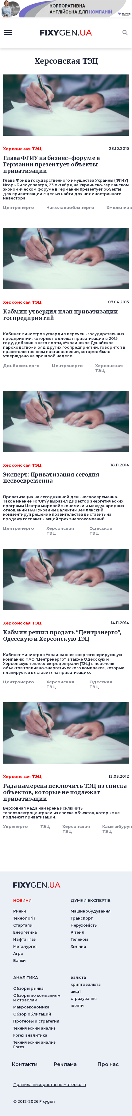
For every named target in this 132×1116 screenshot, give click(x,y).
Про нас (108, 1064)
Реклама (65, 1064)
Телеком (79, 939)
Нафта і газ (24, 939)
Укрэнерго (15, 826)
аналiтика (25, 977)
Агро (18, 953)
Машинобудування (91, 911)
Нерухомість (84, 925)
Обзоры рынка (28, 988)
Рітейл (77, 932)
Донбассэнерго (21, 365)
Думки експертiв (91, 900)
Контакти (24, 1064)
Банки (19, 960)
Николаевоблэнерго (70, 207)
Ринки (19, 911)
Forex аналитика (30, 1035)
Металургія (25, 946)
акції (76, 991)
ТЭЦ (45, 826)
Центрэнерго (18, 207)
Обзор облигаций (32, 1014)
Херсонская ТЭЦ (109, 368)
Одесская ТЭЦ (100, 531)
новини (22, 900)
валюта (78, 977)
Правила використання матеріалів (49, 1084)
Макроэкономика (31, 1007)
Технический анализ (34, 1028)
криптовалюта (86, 984)
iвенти (77, 1005)
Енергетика (25, 932)
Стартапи (23, 925)
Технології (24, 918)
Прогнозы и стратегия (36, 1021)
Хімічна (78, 946)
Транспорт (82, 918)
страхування (84, 998)
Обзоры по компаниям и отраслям (36, 997)
